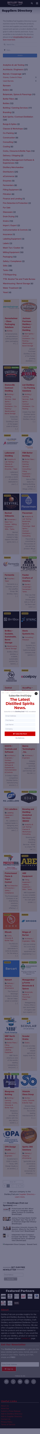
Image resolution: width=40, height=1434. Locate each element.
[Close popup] (36, 693)
